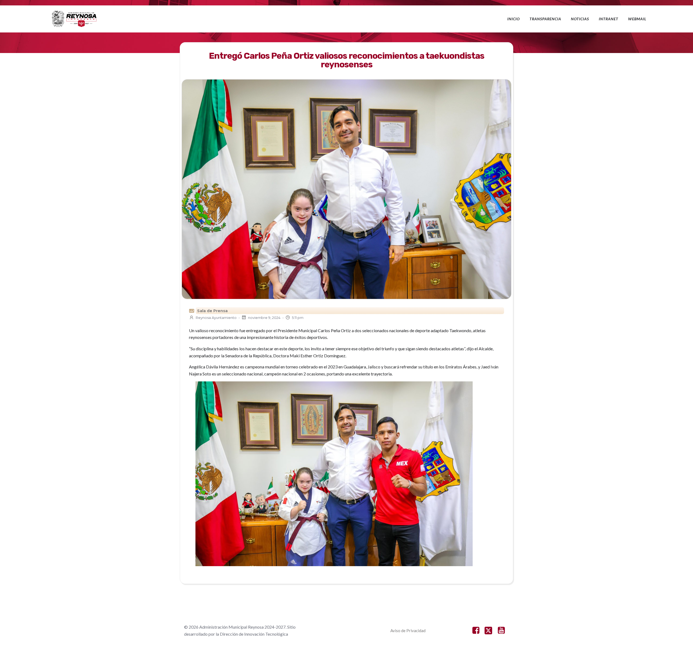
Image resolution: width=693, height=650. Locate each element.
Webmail (637, 19)
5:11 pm (297, 317)
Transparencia (545, 19)
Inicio (513, 19)
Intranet (608, 19)
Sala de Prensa (212, 310)
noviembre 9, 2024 (264, 317)
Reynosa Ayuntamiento (216, 317)
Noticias (580, 19)
